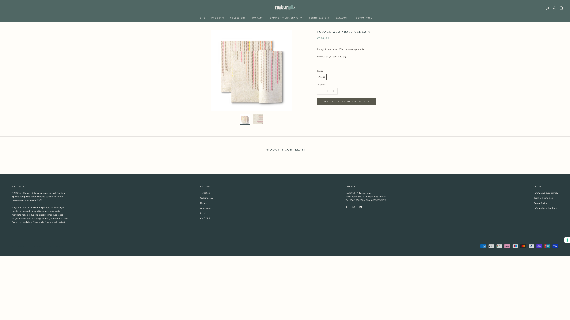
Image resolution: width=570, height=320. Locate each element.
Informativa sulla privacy (546, 192)
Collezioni (237, 18)
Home (201, 18)
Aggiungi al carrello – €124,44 (346, 101)
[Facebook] (347, 207)
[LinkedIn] (361, 207)
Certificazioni (319, 18)
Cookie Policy (540, 203)
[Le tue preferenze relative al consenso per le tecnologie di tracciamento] (567, 240)
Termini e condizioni (543, 197)
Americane (205, 208)
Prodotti (217, 18)
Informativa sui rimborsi (545, 208)
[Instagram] (354, 207)
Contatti (257, 18)
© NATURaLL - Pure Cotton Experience (38, 246)
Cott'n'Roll (364, 18)
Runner (204, 203)
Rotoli (203, 213)
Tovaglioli (205, 192)
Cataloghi (343, 18)
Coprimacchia (206, 197)
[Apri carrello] (561, 7)
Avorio (322, 76)
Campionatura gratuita (286, 18)
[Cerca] (554, 7)
